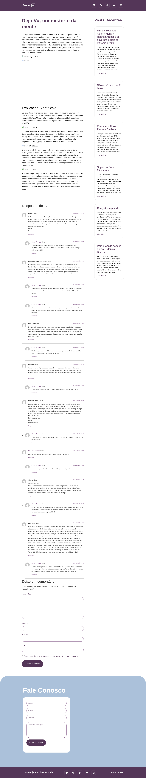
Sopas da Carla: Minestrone (106, 169)
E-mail (25, 634)
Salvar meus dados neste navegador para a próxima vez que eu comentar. (52, 656)
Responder (31, 234)
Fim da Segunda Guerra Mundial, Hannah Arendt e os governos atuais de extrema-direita (108, 36)
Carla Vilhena (36, 242)
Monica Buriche (34, 451)
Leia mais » (101, 73)
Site (23, 645)
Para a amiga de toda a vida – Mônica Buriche (109, 249)
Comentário (27, 594)
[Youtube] (114, 5)
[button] (33, 5)
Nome (25, 624)
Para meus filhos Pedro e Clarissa (106, 128)
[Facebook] (101, 5)
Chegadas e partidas (108, 208)
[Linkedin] (121, 5)
